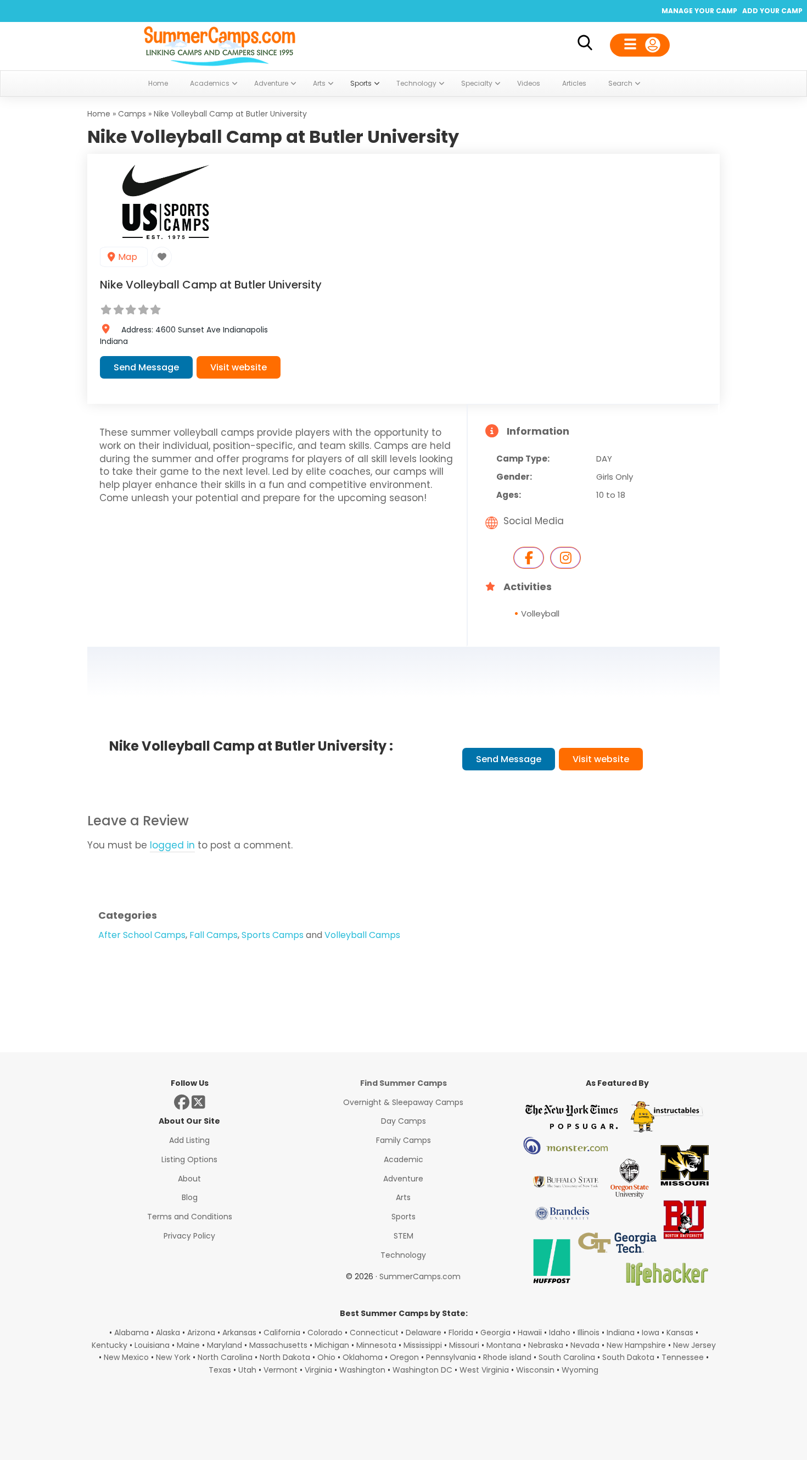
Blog (190, 1197)
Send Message (146, 367)
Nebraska (545, 1345)
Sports (403, 1216)
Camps (132, 113)
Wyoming (580, 1369)
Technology (403, 1255)
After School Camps (142, 935)
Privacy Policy (189, 1235)
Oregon (404, 1357)
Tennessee (683, 1357)
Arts (403, 1197)
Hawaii (530, 1332)
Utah (247, 1369)
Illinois (588, 1332)
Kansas (679, 1332)
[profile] (640, 45)
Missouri (464, 1345)
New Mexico (126, 1357)
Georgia (495, 1332)
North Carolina (225, 1357)
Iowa (650, 1332)
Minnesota (376, 1345)
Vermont (281, 1369)
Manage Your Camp (699, 10)
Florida (461, 1332)
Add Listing (189, 1140)
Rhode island (507, 1357)
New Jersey (694, 1345)
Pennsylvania (451, 1357)
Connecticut (374, 1332)
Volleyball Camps (362, 935)
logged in (172, 845)
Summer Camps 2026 (219, 44)
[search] (584, 44)
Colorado (325, 1332)
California (282, 1332)
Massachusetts (278, 1345)
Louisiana (152, 1345)
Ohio (326, 1357)
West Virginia (484, 1369)
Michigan (332, 1345)
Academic (403, 1159)
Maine (188, 1345)
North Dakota (285, 1357)
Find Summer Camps (403, 1083)
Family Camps (403, 1140)
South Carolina (567, 1357)
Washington (362, 1369)
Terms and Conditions (189, 1216)
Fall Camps (213, 935)
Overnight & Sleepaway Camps (403, 1102)
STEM (403, 1235)
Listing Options (189, 1159)
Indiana (621, 1332)
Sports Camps (273, 935)
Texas (220, 1369)
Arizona (201, 1332)
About (189, 1178)
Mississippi (423, 1345)
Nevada (584, 1345)
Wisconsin (535, 1369)
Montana (503, 1345)
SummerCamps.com (420, 1276)
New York (173, 1357)
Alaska (168, 1332)
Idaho (559, 1332)
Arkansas (239, 1332)
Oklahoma (363, 1357)
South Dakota (628, 1357)
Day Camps (403, 1120)
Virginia (318, 1369)
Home (98, 113)
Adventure (403, 1178)
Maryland (224, 1345)
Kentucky (109, 1345)
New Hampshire (636, 1345)
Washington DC (422, 1369)
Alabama (131, 1332)
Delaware (423, 1332)
